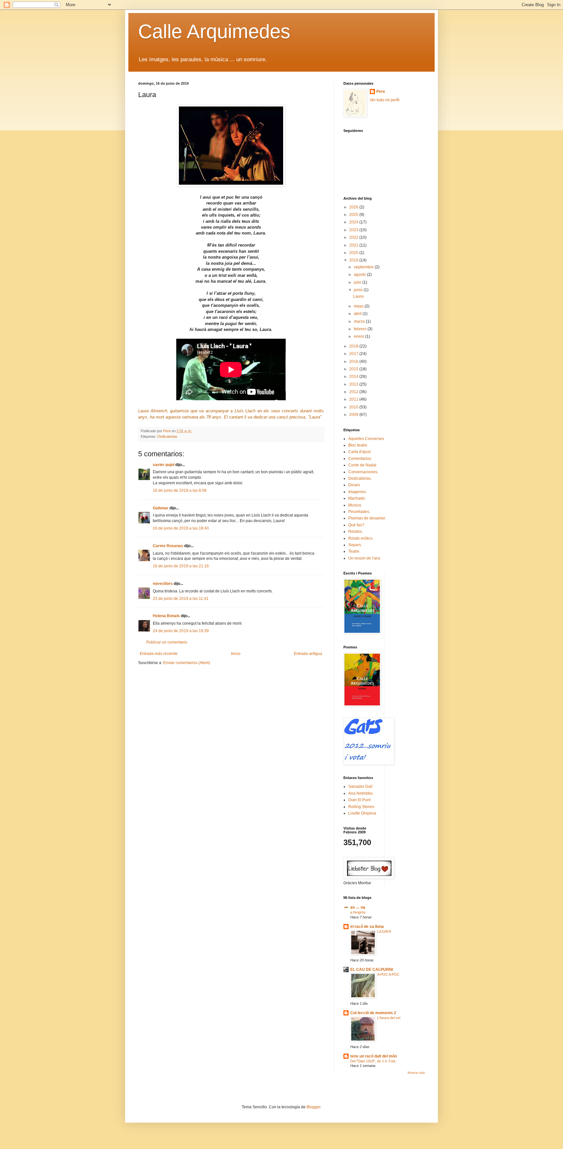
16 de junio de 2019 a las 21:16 (181, 566)
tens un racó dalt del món (373, 1056)
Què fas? (356, 525)
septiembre (364, 267)
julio (358, 282)
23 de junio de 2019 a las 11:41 (181, 598)
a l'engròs (358, 912)
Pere (380, 91)
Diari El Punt (359, 800)
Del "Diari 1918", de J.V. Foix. (373, 1061)
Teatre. (354, 551)
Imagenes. (357, 491)
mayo (359, 306)
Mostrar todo (416, 1072)
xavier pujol (163, 464)
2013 (354, 384)
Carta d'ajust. (359, 451)
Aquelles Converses (366, 438)
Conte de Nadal (362, 465)
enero (359, 336)
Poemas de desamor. (367, 518)
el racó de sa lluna (367, 926)
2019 (354, 260)
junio (359, 290)
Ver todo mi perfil (384, 100)
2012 (354, 392)
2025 (354, 214)
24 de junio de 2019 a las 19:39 (181, 631)
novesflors (163, 583)
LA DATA (384, 931)
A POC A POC (388, 974)
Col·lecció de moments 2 (373, 1013)
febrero (361, 329)
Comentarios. (360, 458)
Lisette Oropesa (362, 813)
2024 (354, 222)
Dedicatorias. (167, 436)
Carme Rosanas (168, 546)
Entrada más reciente (159, 653)
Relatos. (355, 531)
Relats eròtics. (360, 538)
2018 (354, 346)
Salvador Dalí (360, 786)
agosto (360, 274)
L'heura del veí (388, 1018)
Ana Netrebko (360, 793)
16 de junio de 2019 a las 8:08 (180, 490)
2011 (354, 399)
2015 (354, 369)
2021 (354, 245)
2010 (354, 407)
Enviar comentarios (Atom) (186, 662)
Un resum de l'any (364, 558)
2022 (354, 237)
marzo (360, 321)
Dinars (354, 485)
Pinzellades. (359, 511)
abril (358, 313)
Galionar (160, 508)
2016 (354, 361)
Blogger (313, 1107)
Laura (358, 296)
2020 (354, 252)
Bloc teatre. (358, 445)
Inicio (235, 653)
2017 (354, 353)
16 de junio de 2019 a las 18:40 (181, 528)
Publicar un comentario (166, 642)
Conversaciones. (363, 472)
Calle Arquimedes (214, 31)
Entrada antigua (308, 653)
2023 (354, 230)
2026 (354, 207)
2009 (354, 414)
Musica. (355, 505)
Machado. (357, 498)
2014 (354, 376)
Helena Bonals (166, 616)
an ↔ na (357, 907)
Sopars (354, 545)
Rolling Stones (361, 806)
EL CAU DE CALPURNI (371, 969)
